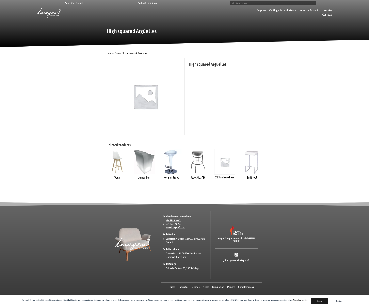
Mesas (118, 53)
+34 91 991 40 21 (173, 220)
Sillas (172, 286)
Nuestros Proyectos (310, 10)
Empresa (261, 10)
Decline (339, 301)
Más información (300, 300)
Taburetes (183, 286)
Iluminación (218, 286)
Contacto (327, 15)
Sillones (195, 286)
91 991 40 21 (75, 3)
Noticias (328, 10)
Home (110, 53)
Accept (319, 301)
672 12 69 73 (149, 3)
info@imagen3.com (175, 227)
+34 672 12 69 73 (173, 224)
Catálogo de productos (281, 10)
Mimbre (231, 286)
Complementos (246, 286)
